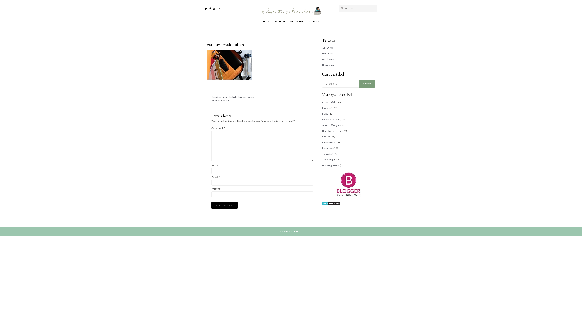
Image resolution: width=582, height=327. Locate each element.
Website (216, 188)
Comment (218, 128)
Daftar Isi (313, 21)
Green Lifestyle (331, 125)
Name (216, 165)
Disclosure (297, 21)
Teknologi (327, 153)
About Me (280, 21)
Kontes (326, 136)
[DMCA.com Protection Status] (331, 203)
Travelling (328, 159)
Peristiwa (327, 148)
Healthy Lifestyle (332, 131)
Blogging (327, 108)
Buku (325, 113)
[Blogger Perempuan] (348, 184)
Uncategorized (330, 165)
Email (215, 177)
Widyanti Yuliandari (291, 231)
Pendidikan (328, 142)
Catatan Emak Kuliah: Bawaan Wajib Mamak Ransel (233, 99)
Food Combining (331, 119)
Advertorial (328, 102)
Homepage (328, 65)
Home (267, 21)
